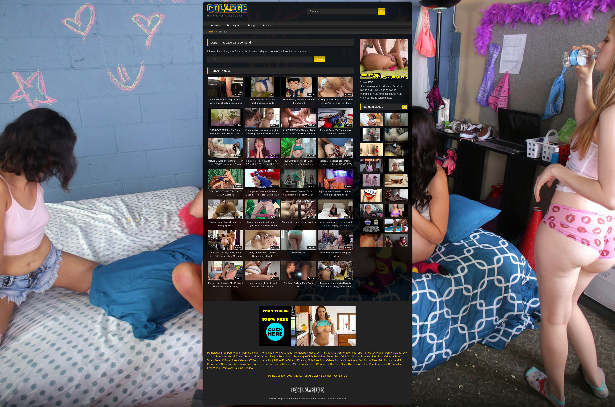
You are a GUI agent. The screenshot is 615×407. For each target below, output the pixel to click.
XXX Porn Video (256, 360)
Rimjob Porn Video (280, 356)
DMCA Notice (294, 375)
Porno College (250, 352)
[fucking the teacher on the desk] (396, 195)
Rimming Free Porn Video (376, 356)
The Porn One (338, 364)
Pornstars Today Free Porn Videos (247, 364)
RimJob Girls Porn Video (336, 352)
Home (217, 25)
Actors (269, 25)
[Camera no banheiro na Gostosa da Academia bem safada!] (396, 119)
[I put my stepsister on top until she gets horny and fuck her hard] (396, 134)
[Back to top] (605, 397)
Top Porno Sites (368, 360)
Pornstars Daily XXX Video (237, 368)
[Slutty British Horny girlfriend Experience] (396, 210)
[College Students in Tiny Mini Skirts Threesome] (396, 240)
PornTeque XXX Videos (314, 364)
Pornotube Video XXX (307, 352)
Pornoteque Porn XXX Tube (276, 352)
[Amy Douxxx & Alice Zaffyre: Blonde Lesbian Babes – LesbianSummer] (396, 225)
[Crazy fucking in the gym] (396, 165)
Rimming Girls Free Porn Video (315, 360)
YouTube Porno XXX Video (367, 352)
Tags (253, 25)
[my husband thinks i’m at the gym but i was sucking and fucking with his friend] (396, 149)
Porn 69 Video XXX (396, 352)
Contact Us (340, 375)
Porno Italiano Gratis (256, 356)
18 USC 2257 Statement (318, 375)
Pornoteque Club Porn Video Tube (313, 356)
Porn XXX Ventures (346, 360)
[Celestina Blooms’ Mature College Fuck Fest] (371, 165)
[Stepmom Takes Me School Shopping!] (371, 210)
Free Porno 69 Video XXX (283, 364)
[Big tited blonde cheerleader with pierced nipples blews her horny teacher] (371, 134)
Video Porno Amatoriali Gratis (225, 356)
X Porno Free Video (233, 360)
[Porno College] (227, 9)
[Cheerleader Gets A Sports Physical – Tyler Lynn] (371, 225)
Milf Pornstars (387, 360)
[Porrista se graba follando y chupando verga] (371, 195)
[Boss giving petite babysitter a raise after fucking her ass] (371, 149)
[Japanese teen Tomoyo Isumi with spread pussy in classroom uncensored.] (371, 119)
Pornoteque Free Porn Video (223, 352)
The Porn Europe (373, 364)
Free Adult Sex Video (347, 356)
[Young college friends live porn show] (371, 180)
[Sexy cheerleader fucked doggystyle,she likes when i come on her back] (396, 180)
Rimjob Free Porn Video (281, 360)
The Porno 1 (355, 364)
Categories (235, 25)
